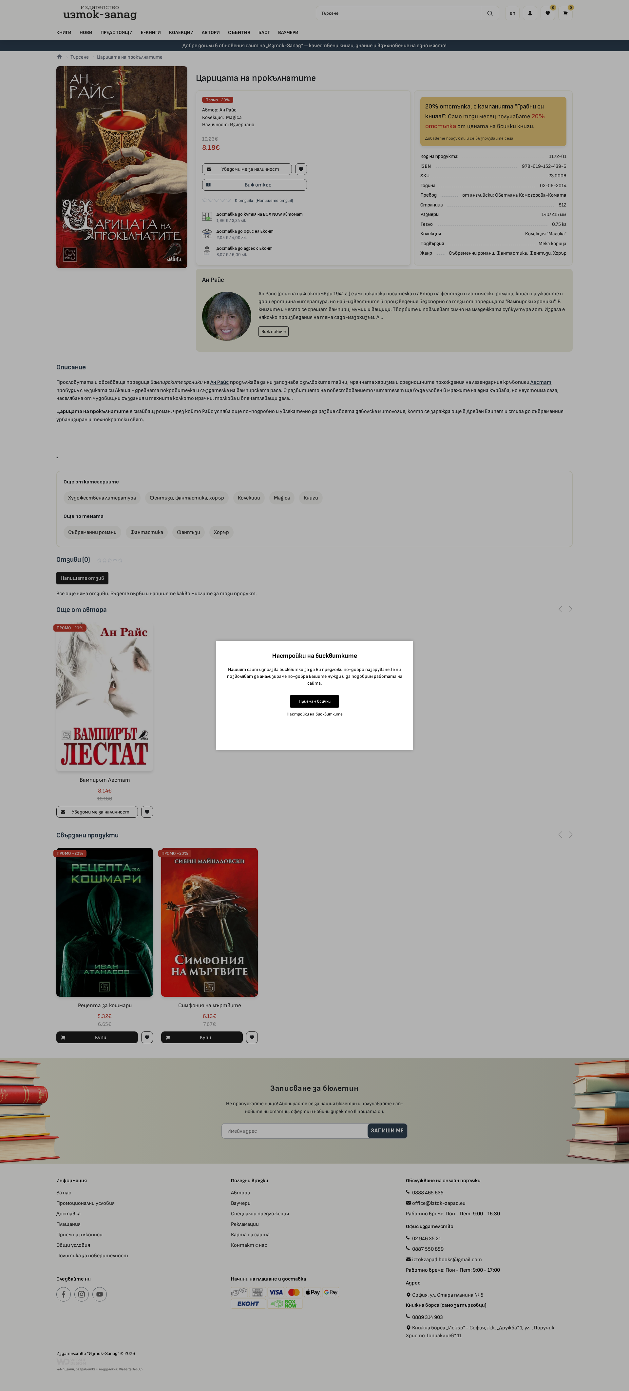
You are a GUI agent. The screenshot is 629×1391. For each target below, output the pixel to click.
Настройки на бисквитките (315, 714)
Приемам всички (315, 701)
